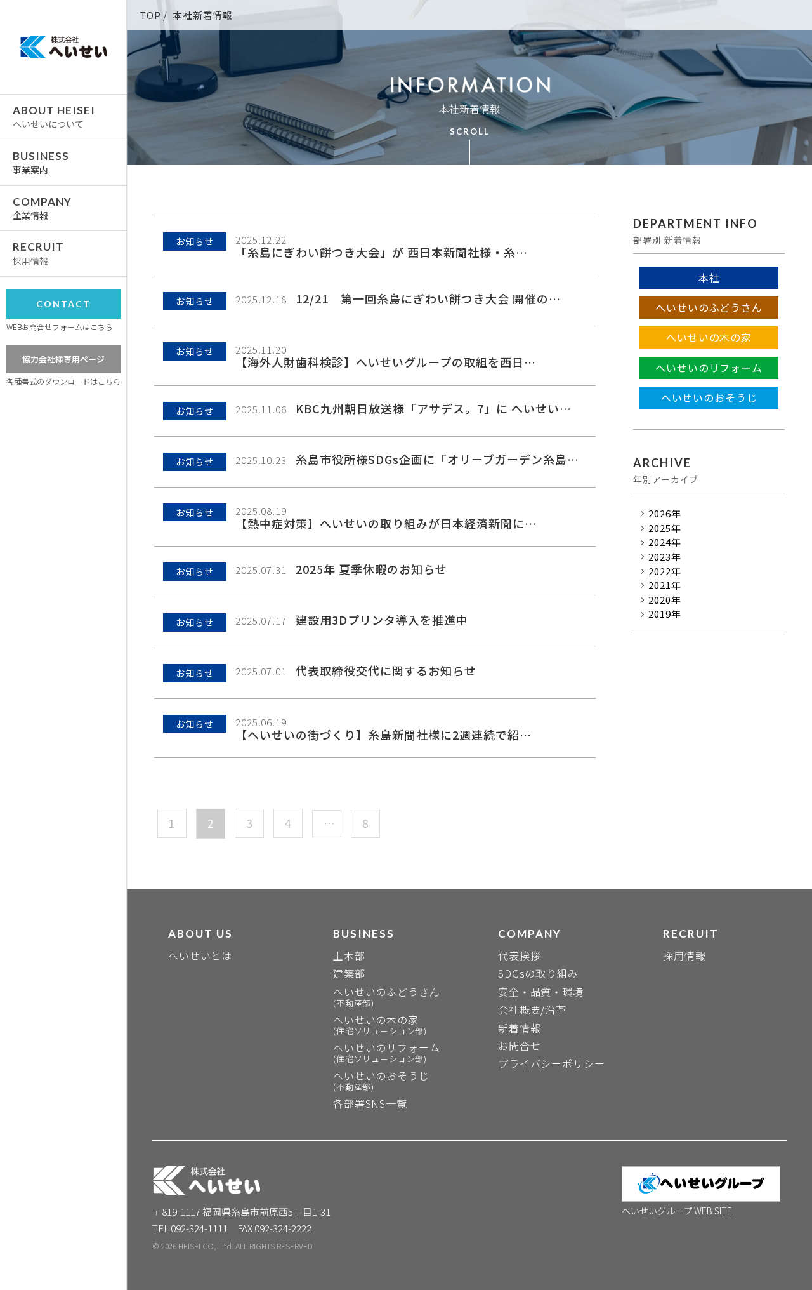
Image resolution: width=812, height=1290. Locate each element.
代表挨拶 (519, 955)
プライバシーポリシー (551, 1063)
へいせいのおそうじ (709, 398)
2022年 (664, 571)
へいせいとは (200, 955)
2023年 (664, 556)
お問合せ (519, 1045)
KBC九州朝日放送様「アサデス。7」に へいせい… (434, 408)
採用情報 (684, 955)
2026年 (664, 513)
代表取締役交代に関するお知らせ (386, 670)
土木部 (349, 955)
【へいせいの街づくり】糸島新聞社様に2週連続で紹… (383, 734)
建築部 (349, 973)
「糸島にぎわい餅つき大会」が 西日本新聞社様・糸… (381, 252)
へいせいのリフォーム (709, 368)
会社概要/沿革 (532, 1009)
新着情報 (519, 1027)
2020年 (664, 600)
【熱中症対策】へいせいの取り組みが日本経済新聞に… (386, 523)
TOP (150, 15)
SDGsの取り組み (538, 973)
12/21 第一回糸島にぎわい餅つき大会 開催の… (428, 298)
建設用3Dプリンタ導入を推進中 (382, 619)
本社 (709, 278)
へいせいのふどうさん (709, 308)
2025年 (664, 528)
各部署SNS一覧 (370, 1103)
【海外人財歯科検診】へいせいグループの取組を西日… (385, 362)
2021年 (664, 585)
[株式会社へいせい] (63, 47)
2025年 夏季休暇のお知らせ (371, 569)
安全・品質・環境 (541, 991)
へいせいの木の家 (709, 337)
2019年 (664, 614)
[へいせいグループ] (701, 1184)
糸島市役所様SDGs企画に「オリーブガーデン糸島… (437, 459)
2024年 (664, 542)
